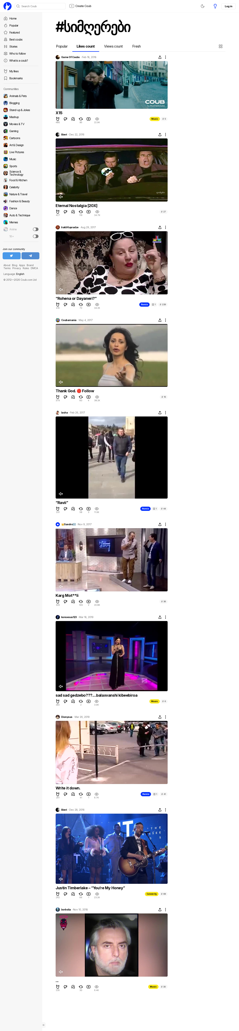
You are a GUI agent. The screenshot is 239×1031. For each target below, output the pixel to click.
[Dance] (21, 208)
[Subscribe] (35, 229)
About (6, 265)
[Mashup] (21, 117)
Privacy (16, 268)
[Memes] (21, 222)
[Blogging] (21, 102)
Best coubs (16, 39)
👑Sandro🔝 (68, 524)
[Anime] (21, 229)
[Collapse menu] (43, 1025)
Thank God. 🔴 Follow (75, 391)
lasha (64, 412)
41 (163, 794)
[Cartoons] (21, 138)
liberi (64, 134)
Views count (113, 46)
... (57, 980)
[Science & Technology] (21, 173)
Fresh (136, 46)
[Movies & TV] (21, 124)
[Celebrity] (21, 187)
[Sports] (21, 166)
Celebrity (152, 894)
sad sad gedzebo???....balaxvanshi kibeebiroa (96, 695)
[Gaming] (21, 131)
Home (12, 18)
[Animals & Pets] (21, 95)
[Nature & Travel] (21, 194)
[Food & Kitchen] (21, 180)
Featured (14, 32)
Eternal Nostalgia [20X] (76, 205)
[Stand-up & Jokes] (21, 110)
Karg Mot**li (67, 595)
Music (154, 119)
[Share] (160, 57)
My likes (14, 71)
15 (163, 396)
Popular (13, 25)
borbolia (66, 909)
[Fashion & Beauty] (21, 201)
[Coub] (7, 6)
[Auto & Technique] (21, 215)
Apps (22, 265)
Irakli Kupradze (70, 227)
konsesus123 (69, 617)
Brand (30, 265)
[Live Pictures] (21, 152)
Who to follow (17, 53)
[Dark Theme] (202, 6)
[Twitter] (12, 255)
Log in (228, 6)
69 (163, 893)
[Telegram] (31, 255)
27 (163, 211)
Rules (26, 268)
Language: (13, 273)
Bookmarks (16, 78)
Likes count (86, 46)
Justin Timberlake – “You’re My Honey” (90, 888)
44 (163, 508)
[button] (221, 46)
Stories (13, 46)
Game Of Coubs (70, 57)
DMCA (34, 268)
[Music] (21, 159)
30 (163, 986)
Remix (144, 304)
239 (163, 304)
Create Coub (83, 6)
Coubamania (68, 320)
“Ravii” (62, 502)
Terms (7, 268)
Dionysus (66, 717)
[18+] (35, 236)
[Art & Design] (21, 145)
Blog (14, 265)
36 (163, 601)
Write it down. (68, 788)
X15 (59, 113)
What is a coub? (18, 60)
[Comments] (73, 119)
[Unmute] (61, 197)
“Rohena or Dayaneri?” (76, 298)
